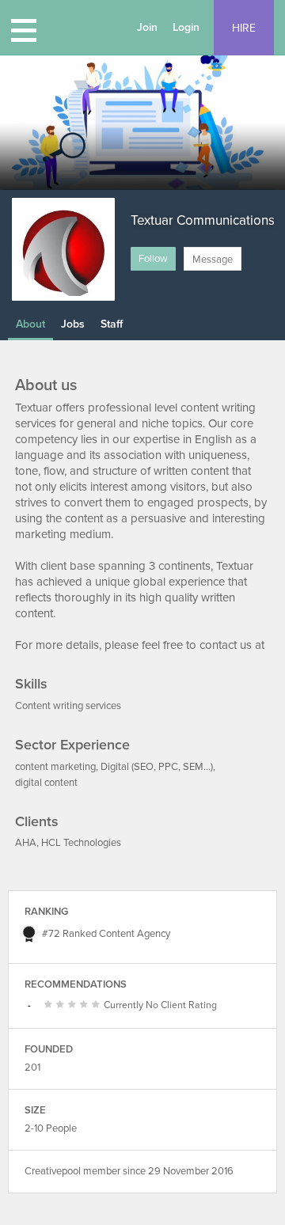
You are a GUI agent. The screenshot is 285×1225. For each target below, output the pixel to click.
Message (212, 259)
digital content (46, 782)
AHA (25, 842)
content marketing (55, 766)
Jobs (73, 324)
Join (147, 27)
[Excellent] (86, 1005)
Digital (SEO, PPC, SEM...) (157, 766)
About (30, 324)
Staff (112, 324)
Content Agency (134, 933)
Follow (153, 258)
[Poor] (50, 1005)
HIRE (244, 28)
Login (186, 27)
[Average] (62, 1005)
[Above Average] (74, 1005)
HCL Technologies (81, 842)
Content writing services (68, 706)
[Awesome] (98, 1005)
